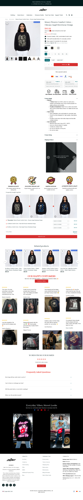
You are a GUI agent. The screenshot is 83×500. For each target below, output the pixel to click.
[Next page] (74, 157)
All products (11, 19)
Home (6, 19)
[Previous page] (48, 157)
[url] (70, 473)
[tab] (57, 170)
